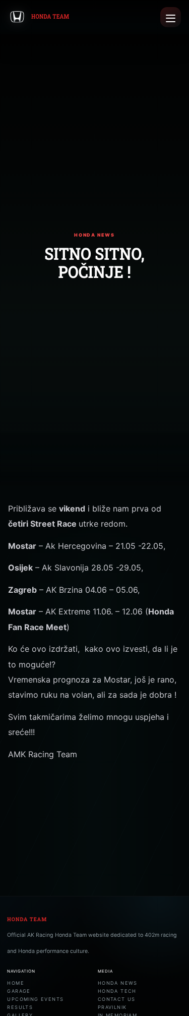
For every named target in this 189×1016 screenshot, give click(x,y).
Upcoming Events (35, 999)
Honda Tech (117, 991)
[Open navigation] (170, 17)
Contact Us (117, 999)
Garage (18, 991)
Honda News (118, 983)
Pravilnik (112, 1007)
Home (15, 983)
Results (20, 1007)
